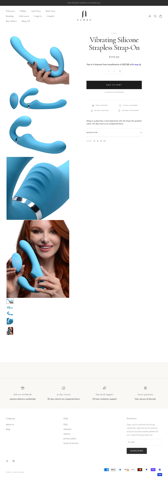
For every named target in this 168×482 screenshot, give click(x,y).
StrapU (114, 33)
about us (10, 424)
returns (66, 433)
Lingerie (38, 16)
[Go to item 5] (10, 331)
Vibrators (10, 11)
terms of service (70, 443)
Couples (50, 16)
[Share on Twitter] (98, 141)
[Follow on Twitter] (7, 461)
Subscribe (136, 450)
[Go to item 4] (10, 321)
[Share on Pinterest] (101, 141)
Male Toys (50, 11)
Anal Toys (36, 11)
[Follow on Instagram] (13, 461)
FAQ (65, 424)
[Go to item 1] (10, 301)
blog (8, 429)
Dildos (23, 11)
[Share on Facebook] (94, 141)
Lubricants (24, 16)
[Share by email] (105, 141)
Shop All (26, 21)
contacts (67, 429)
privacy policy (69, 438)
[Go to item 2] (10, 307)
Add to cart (114, 85)
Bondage (10, 16)
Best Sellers (11, 21)
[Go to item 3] (10, 313)
